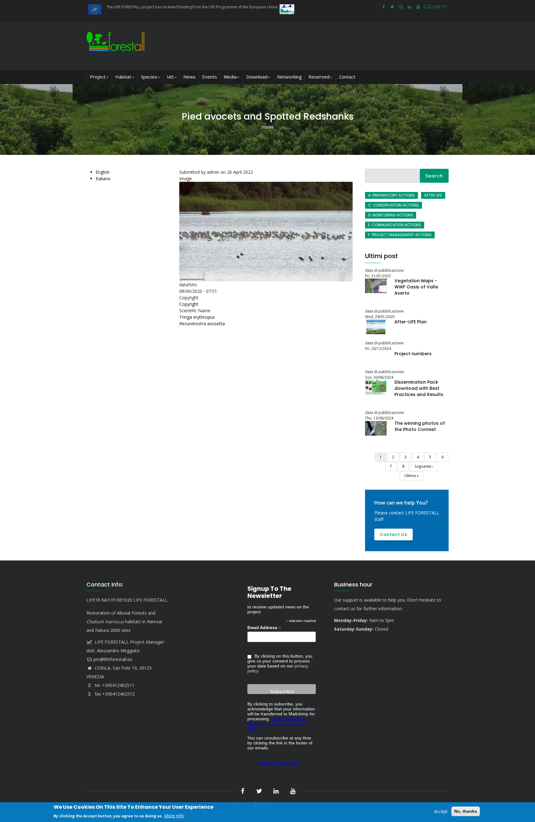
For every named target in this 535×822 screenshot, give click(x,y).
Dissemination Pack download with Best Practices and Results (418, 388)
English (103, 172)
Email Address (264, 628)
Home (267, 127)
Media (230, 77)
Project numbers (413, 354)
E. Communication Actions (394, 225)
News (189, 77)
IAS (170, 77)
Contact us (393, 534)
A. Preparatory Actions (391, 195)
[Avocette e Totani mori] (267, 185)
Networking (289, 77)
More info (174, 815)
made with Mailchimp (278, 762)
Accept (441, 811)
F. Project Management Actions (400, 234)
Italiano (103, 178)
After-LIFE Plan (410, 322)
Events (209, 77)
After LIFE (433, 195)
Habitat (123, 77)
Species (149, 77)
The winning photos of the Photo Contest (419, 426)
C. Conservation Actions (393, 205)
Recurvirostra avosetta (202, 323)
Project (98, 77)
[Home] (116, 46)
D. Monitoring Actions (390, 215)
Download (257, 77)
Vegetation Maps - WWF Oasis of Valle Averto (416, 287)
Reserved (318, 77)
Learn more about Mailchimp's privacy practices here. (277, 723)
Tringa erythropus (197, 317)
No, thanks (465, 811)
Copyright (188, 304)
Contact (347, 77)
